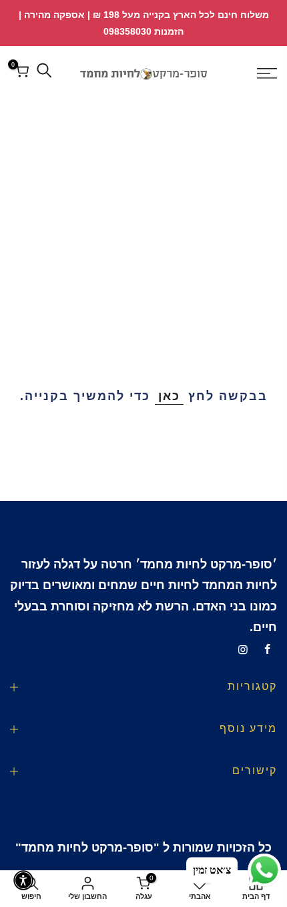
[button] (23, 880)
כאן (169, 396)
